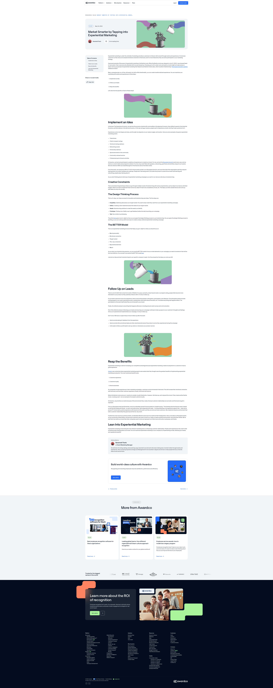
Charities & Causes (112, 641)
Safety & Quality (90, 660)
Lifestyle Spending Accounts (93, 642)
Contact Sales (131, 659)
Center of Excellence (132, 650)
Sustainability (173, 656)
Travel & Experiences (113, 639)
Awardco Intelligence (111, 654)
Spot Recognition (91, 636)
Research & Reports (153, 642)
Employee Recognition (154, 665)
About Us (172, 649)
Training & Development (92, 663)
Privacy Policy (173, 659)
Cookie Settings (108, 679)
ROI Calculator (152, 648)
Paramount (173, 638)
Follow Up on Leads (92, 63)
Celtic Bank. (107, 680)
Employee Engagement (154, 667)
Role (129, 638)
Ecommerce (111, 636)
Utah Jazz (172, 641)
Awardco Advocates (132, 652)
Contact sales (183, 3)
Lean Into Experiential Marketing (93, 69)
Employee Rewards (153, 668)
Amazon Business (132, 647)
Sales (88, 662)
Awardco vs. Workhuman (156, 664)
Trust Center (131, 655)
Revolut (109, 651)
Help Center (152, 644)
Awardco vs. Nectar (155, 662)
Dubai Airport (173, 639)
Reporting (109, 656)
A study (110, 371)
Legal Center (173, 661)
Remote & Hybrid (91, 657)
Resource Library (153, 635)
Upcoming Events (153, 639)
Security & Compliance (133, 653)
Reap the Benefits (92, 66)
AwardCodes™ (90, 641)
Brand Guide (173, 652)
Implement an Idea (92, 60)
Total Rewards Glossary (154, 651)
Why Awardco (117, 3)
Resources (126, 3)
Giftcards (110, 638)
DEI (171, 658)
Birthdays (89, 647)
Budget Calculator (153, 650)
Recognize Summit (168, 162)
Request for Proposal (132, 658)
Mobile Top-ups (111, 644)
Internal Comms (90, 654)
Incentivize (87, 656)
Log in (174, 3)
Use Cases (130, 639)
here (115, 218)
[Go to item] (102, 537)
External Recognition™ (92, 638)
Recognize (87, 635)
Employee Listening (91, 653)
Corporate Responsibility (176, 655)
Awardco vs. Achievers (156, 659)
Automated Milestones (92, 645)
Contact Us (173, 662)
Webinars (151, 636)
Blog (94, 15)
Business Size (131, 635)
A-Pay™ (110, 642)
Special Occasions (91, 650)
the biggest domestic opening (180, 66)
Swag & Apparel (112, 650)
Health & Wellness (91, 659)
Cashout (110, 645)
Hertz (171, 635)
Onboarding (89, 648)
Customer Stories (174, 642)
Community (152, 647)
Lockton (172, 636)
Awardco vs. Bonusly (155, 661)
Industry (130, 636)
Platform (100, 3)
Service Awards (90, 644)
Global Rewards (110, 635)
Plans (133, 3)
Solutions (108, 3)
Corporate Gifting (112, 648)
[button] (116, 679)
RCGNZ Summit (153, 641)
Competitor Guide (153, 658)
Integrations (109, 653)
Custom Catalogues (112, 647)
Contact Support (153, 645)
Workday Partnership (133, 649)
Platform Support (111, 657)
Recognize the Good (175, 653)
